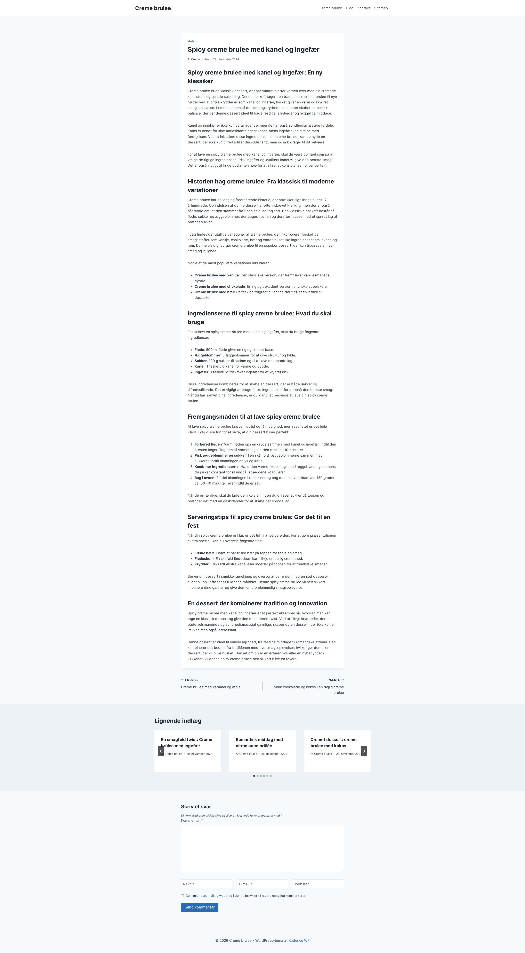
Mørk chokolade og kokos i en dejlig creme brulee (309, 686)
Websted (302, 884)
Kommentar (192, 820)
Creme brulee (331, 8)
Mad (191, 41)
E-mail (245, 884)
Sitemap (381, 8)
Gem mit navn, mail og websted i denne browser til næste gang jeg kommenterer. (246, 896)
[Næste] (364, 751)
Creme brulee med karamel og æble (211, 683)
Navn (188, 884)
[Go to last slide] (161, 751)
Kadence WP (299, 940)
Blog (349, 8)
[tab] (254, 776)
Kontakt (363, 8)
